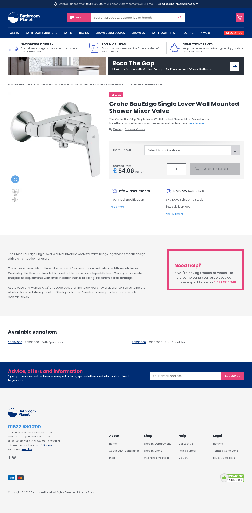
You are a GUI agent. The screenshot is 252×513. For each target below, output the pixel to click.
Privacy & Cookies (224, 457)
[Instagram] (14, 457)
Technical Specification (127, 200)
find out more (174, 213)
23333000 (139, 342)
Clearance (234, 33)
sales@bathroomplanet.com (180, 4)
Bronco (92, 492)
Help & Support (44, 445)
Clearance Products (156, 457)
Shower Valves (68, 84)
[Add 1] (182, 169)
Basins (84, 33)
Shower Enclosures (110, 33)
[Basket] (240, 17)
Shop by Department (157, 443)
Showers (138, 33)
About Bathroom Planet (124, 450)
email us (27, 449)
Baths (67, 33)
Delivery (183, 457)
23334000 (15, 342)
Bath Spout (122, 150)
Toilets (13, 33)
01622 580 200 (94, 4)
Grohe (117, 129)
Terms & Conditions (225, 450)
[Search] (180, 17)
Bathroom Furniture (41, 33)
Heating (188, 33)
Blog (112, 457)
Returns (218, 443)
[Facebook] (9, 457)
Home (31, 84)
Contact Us (186, 443)
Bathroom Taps (163, 33)
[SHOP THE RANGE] (234, 66)
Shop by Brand (153, 450)
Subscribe (232, 376)
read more (196, 123)
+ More (205, 33)
